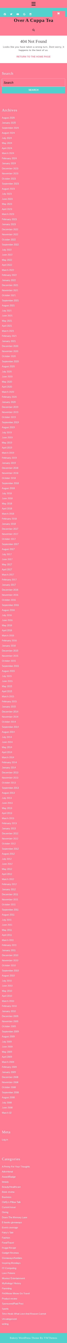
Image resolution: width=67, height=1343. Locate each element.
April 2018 (7, 508)
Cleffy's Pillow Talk (11, 1202)
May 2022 (7, 260)
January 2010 (9, 1011)
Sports (5, 1308)
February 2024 (9, 158)
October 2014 (9, 721)
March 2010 (8, 1001)
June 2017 (7, 559)
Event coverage (10, 1227)
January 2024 (9, 163)
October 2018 (9, 478)
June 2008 (7, 1107)
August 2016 (8, 610)
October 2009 (9, 1026)
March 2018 (8, 513)
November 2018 (10, 473)
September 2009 (10, 1031)
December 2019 (10, 407)
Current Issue (9, 1207)
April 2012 (7, 874)
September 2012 (10, 848)
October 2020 (9, 356)
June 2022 (7, 254)
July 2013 (7, 798)
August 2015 (8, 671)
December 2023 (10, 168)
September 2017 (10, 544)
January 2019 (9, 463)
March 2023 (8, 214)
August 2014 (8, 732)
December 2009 (10, 1016)
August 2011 (8, 914)
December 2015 (10, 650)
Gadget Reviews (10, 1252)
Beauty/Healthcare (11, 1187)
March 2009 (8, 1062)
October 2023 (9, 178)
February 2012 (9, 884)
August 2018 (8, 488)
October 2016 (9, 600)
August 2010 (8, 975)
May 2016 (7, 625)
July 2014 (7, 737)
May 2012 (7, 869)
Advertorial (7, 1171)
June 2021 (7, 315)
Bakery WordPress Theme (24, 1338)
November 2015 (10, 655)
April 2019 (7, 447)
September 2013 (10, 787)
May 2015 (7, 686)
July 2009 (7, 1041)
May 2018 (7, 503)
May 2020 (7, 381)
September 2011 (10, 909)
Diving (5, 1212)
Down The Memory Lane (14, 1217)
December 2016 (10, 589)
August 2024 (8, 133)
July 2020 (7, 371)
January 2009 (9, 1072)
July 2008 (7, 1102)
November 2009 (10, 1021)
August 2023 (8, 188)
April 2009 (7, 1056)
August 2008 (8, 1097)
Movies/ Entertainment (13, 1278)
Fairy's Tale (7, 1232)
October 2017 (9, 539)
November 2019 (10, 412)
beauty (5, 1181)
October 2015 (9, 660)
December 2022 (10, 229)
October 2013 (9, 782)
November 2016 (10, 595)
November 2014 (10, 716)
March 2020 (8, 391)
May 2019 (7, 442)
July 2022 (7, 249)
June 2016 (7, 620)
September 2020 (10, 361)
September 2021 (10, 300)
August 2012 (8, 853)
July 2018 (7, 493)
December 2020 (10, 346)
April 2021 (7, 325)
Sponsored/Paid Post (12, 1303)
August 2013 (8, 792)
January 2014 (9, 767)
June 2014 (7, 742)
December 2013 (10, 772)
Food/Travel (8, 1242)
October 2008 (9, 1087)
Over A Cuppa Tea (33, 20)
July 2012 (7, 859)
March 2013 (8, 818)
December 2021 (10, 285)
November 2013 (10, 777)
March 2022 (8, 270)
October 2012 (9, 843)
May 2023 (7, 204)
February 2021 (9, 336)
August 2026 (8, 117)
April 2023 (7, 209)
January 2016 (9, 645)
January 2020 (9, 402)
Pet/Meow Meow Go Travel (16, 1293)
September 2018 (10, 483)
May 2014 (7, 747)
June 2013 (7, 803)
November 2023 (10, 173)
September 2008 (10, 1092)
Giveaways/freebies (12, 1258)
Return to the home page (33, 56)
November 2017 (10, 534)
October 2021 (9, 295)
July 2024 (7, 138)
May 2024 (7, 143)
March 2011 (8, 940)
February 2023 (9, 219)
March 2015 (8, 696)
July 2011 (7, 919)
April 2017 (7, 569)
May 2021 (7, 320)
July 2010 (7, 980)
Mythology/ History (11, 1283)
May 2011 (7, 930)
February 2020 (9, 396)
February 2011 (9, 945)
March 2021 (8, 331)
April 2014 (7, 752)
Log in (5, 1139)
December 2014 (10, 711)
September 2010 (10, 970)
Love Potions (8, 1273)
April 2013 (7, 813)
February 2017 (9, 579)
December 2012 (10, 833)
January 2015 (9, 706)
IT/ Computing (9, 1268)
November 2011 (10, 899)
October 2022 (9, 239)
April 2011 (7, 935)
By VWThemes (48, 1338)
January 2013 (9, 828)
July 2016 (7, 615)
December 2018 (10, 468)
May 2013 (7, 808)
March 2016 (8, 635)
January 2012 (9, 889)
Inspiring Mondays (11, 1263)
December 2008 (10, 1077)
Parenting (7, 1288)
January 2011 (9, 950)
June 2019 (7, 437)
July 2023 (7, 193)
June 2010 (7, 985)
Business (6, 1197)
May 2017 (7, 564)
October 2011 (9, 904)
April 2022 (7, 265)
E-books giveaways (12, 1222)
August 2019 (8, 427)
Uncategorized (9, 1319)
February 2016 (9, 640)
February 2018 (9, 518)
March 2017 (8, 574)
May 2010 (7, 991)
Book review (8, 1192)
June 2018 (7, 498)
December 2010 (10, 955)
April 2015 (7, 691)
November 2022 (10, 234)
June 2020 (7, 376)
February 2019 (9, 457)
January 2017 (9, 584)
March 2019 (8, 452)
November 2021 (10, 290)
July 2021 (7, 310)
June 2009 (7, 1046)
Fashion (6, 1237)
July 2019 (7, 432)
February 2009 (9, 1067)
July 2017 (7, 554)
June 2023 (7, 199)
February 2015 (9, 701)
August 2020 (8, 366)
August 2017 (8, 549)
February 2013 (9, 823)
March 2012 (8, 879)
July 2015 (7, 676)
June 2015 (7, 681)
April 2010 (7, 996)
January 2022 (9, 280)
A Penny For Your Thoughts (16, 1166)
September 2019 (10, 422)
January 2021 (9, 341)
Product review (9, 1298)
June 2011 (7, 924)
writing (5, 1324)
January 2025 (9, 122)
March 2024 (8, 153)
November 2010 (10, 960)
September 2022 (10, 244)
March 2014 (8, 757)
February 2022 (9, 275)
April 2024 (7, 148)
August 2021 (8, 305)
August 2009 (8, 1036)
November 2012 (10, 838)
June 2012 (7, 864)
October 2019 (9, 417)
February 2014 (9, 762)
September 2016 (10, 605)
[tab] (33, 4)
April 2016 (7, 630)
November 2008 (10, 1082)
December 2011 (10, 894)
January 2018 (9, 523)
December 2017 (10, 528)
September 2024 (10, 128)
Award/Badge (9, 1176)
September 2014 (10, 727)
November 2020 (10, 351)
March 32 (7, 1112)
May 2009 (7, 1051)
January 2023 (9, 224)
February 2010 (9, 1006)
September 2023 (10, 183)
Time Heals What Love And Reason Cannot (24, 1313)
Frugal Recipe (9, 1247)
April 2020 (7, 386)
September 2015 (10, 666)
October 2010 (9, 965)
